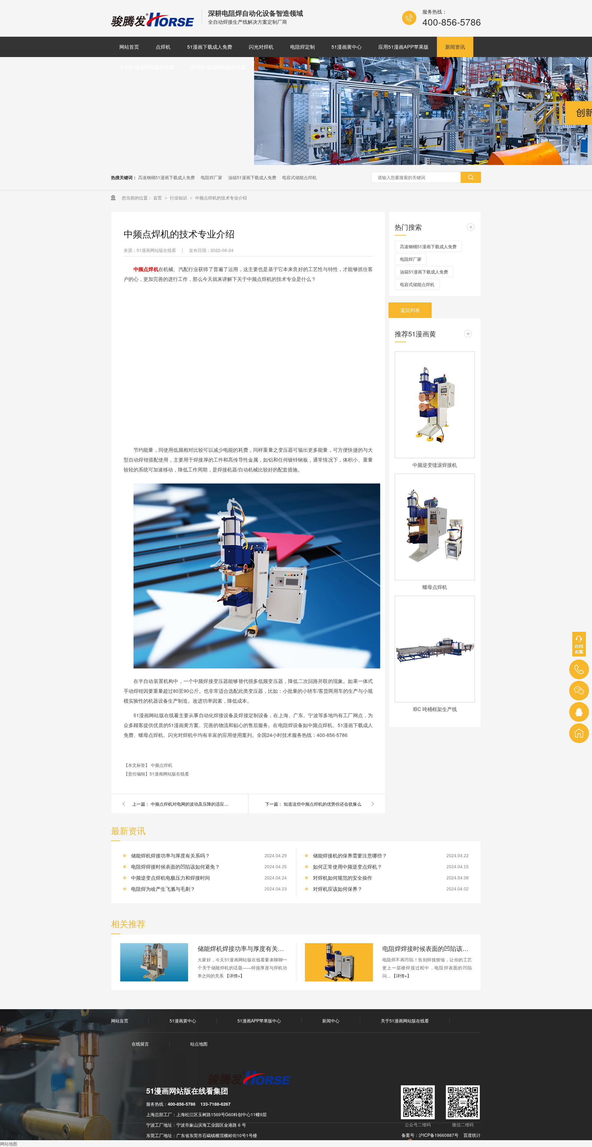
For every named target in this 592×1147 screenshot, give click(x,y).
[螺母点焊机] (435, 527)
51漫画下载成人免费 (209, 46)
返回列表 (410, 310)
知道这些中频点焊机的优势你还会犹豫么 (322, 804)
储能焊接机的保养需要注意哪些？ (350, 855)
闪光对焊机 (261, 46)
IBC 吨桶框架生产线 (435, 709)
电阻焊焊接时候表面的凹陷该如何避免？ (427, 948)
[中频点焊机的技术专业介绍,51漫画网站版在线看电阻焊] (153, 24)
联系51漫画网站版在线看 (218, 67)
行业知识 (179, 198)
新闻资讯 (455, 46)
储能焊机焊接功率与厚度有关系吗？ (170, 855)
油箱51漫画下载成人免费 (252, 177)
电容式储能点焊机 (299, 177)
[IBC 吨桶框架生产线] (435, 649)
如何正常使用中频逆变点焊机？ (347, 866)
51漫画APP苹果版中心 (259, 1021)
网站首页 (129, 46)
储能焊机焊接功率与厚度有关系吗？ (242, 948)
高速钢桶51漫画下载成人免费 (166, 177)
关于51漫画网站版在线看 (146, 67)
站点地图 (199, 1044)
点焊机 (163, 46)
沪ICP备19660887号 (438, 1135)
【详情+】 (235, 975)
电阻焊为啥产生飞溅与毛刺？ (163, 888)
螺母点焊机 (434, 586)
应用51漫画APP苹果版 (403, 46)
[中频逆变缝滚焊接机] (435, 405)
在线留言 (140, 1044)
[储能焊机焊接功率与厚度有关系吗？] (154, 962)
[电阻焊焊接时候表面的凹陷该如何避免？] (339, 962)
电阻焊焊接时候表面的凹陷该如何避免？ (175, 866)
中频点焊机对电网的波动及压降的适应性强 (191, 804)
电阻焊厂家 (211, 177)
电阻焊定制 (302, 46)
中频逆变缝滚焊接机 (435, 464)
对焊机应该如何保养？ (337, 888)
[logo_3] (253, 1078)
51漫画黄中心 (346, 46)
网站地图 (8, 1144)
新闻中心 (330, 1021)
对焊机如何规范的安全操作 (342, 877)
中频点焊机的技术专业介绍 (221, 198)
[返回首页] (579, 733)
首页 (158, 198)
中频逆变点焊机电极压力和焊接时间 (170, 877)
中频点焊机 (161, 765)
